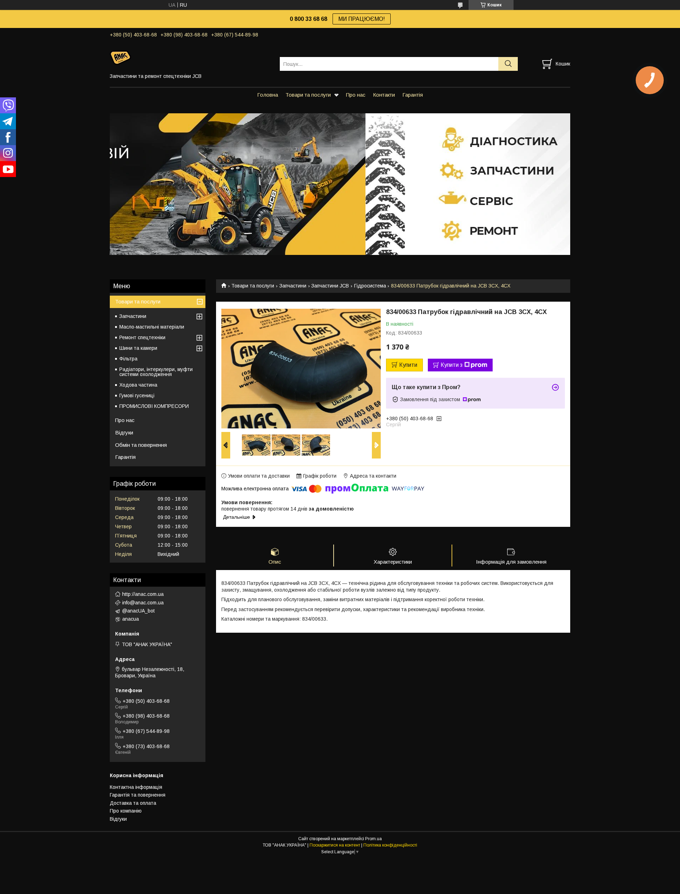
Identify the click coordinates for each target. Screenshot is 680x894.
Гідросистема (370, 286)
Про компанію (126, 811)
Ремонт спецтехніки (142, 337)
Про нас (356, 95)
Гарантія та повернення (137, 795)
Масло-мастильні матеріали (151, 327)
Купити (408, 365)
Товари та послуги (308, 95)
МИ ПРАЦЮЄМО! (361, 19)
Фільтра (128, 358)
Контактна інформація (136, 787)
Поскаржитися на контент (335, 845)
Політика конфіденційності (390, 845)
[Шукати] (508, 64)
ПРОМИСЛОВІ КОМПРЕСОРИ (154, 406)
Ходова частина (138, 385)
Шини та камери (138, 348)
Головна (267, 95)
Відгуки (124, 432)
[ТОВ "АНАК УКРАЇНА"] (190, 57)
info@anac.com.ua (143, 602)
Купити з (452, 365)
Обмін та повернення (141, 445)
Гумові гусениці (136, 395)
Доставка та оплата (133, 803)
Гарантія (412, 95)
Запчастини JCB (330, 286)
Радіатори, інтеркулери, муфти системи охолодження (156, 371)
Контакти (384, 95)
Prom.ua (373, 838)
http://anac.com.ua (143, 594)
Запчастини (292, 286)
